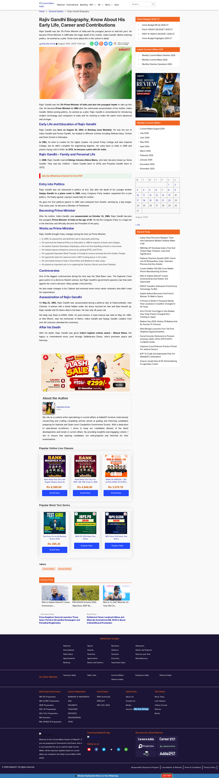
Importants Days (118, 662)
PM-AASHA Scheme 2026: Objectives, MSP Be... (84, 604)
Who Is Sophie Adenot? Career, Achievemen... (56, 604)
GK (99, 4)
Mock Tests (159, 697)
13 (157, 195)
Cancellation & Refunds (172, 767)
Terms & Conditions (193, 767)
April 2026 (144, 146)
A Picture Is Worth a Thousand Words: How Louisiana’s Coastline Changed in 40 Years (157, 304)
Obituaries (139, 646)
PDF (91, 4)
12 (150, 195)
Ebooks (158, 709)
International (72, 4)
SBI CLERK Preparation (49, 701)
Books (157, 713)
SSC (70, 701)
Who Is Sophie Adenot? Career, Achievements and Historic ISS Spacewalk (154, 279)
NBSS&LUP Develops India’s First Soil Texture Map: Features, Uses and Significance (157, 251)
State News (68, 654)
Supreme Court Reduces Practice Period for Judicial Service (158, 347)
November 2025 (147, 169)
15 (169, 195)
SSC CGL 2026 (103, 705)
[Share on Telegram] (96, 44)
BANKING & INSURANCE (78, 697)
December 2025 (147, 164)
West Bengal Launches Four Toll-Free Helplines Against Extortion (157, 330)
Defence (114, 650)
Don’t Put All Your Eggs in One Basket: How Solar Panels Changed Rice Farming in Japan (157, 314)
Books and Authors (95, 662)
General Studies (56, 11)
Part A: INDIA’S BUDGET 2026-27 (157, 29)
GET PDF (167, 776)
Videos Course (161, 705)
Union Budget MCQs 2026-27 (155, 25)
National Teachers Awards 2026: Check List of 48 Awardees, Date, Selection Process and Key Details (158, 261)
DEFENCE (72, 713)
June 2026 (145, 138)
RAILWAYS (72, 705)
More (107, 4)
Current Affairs (48, 569)
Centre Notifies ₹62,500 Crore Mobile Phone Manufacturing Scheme (157, 270)
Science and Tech (143, 654)
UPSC (70, 722)
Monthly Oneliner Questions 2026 (157, 64)
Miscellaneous (141, 658)
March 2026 (145, 151)
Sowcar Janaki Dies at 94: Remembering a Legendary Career (158, 362)
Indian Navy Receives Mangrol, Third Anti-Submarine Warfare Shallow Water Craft (157, 241)
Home (42, 11)
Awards (90, 650)
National (61, 4)
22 (169, 200)
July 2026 (144, 133)
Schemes (91, 654)
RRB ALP (101, 701)
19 (150, 200)
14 (163, 195)
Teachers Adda (69, 675)
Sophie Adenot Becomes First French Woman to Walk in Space (157, 295)
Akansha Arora (48, 43)
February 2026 (146, 155)
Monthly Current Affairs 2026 (154, 60)
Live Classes (160, 701)
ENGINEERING (74, 718)
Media (128, 705)
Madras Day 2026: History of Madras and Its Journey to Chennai (158, 322)
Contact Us (130, 701)
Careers (137, 709)
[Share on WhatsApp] (92, 44)
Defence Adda (117, 679)
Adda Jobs (91, 675)
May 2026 (144, 142)
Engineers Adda (142, 675)
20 (157, 200)
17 (138, 200)
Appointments (69, 658)
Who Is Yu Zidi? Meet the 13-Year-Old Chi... (116, 604)
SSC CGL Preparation (48, 713)
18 (144, 200)
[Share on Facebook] (106, 44)
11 (144, 195)
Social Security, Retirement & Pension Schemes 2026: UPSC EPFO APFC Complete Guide (157, 339)
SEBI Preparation (46, 705)
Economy (115, 658)
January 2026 (146, 160)
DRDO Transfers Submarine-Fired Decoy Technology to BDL (158, 287)
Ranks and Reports (143, 650)
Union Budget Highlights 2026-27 (157, 38)
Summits (115, 654)
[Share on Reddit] (101, 44)
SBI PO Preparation (47, 697)
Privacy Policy (210, 767)
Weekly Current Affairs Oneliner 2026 (158, 55)
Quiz (116, 4)
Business (115, 646)
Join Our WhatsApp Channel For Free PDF (62, 176)
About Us (130, 697)
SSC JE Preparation (47, 709)
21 (163, 200)
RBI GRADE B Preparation (50, 722)
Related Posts (46, 580)
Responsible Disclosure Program (145, 767)
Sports (90, 646)
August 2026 (152, 129)
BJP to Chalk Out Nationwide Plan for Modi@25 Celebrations (157, 355)
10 (138, 195)
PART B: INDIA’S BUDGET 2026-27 (158, 34)
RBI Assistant (44, 718)
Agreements (92, 658)
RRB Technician (103, 697)
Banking (84, 4)
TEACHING (73, 709)
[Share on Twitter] (110, 44)
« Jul (137, 225)
